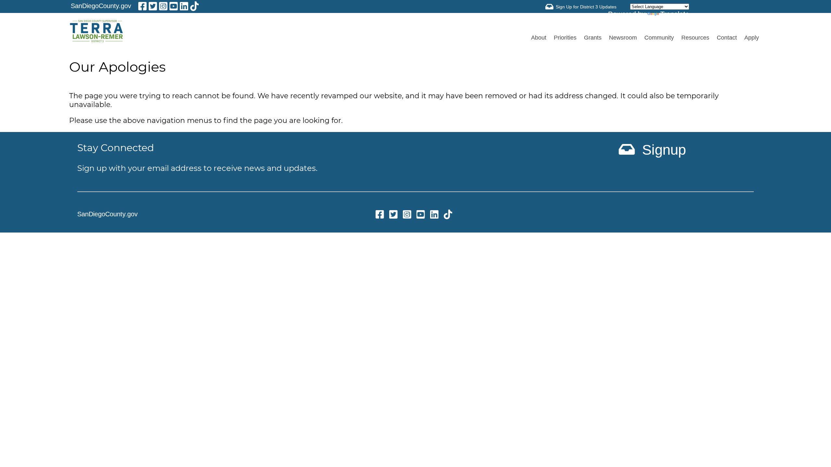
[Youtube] (173, 7)
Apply (751, 37)
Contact (727, 37)
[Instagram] (163, 7)
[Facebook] (142, 7)
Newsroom (623, 37)
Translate (674, 14)
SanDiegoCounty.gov (101, 5)
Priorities (565, 37)
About (538, 37)
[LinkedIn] (184, 7)
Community (659, 37)
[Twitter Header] (153, 7)
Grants (593, 37)
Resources (695, 37)
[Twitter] (393, 215)
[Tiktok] (194, 7)
